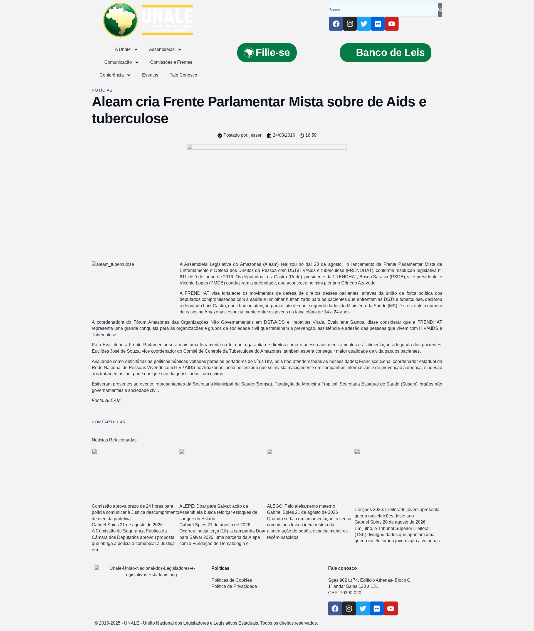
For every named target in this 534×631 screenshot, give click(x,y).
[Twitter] (364, 24)
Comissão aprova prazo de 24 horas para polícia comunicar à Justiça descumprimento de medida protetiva (135, 512)
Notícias (102, 90)
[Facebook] (336, 24)
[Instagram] (350, 24)
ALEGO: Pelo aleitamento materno (301, 506)
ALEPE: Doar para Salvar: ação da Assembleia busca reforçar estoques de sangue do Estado (218, 512)
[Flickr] (378, 24)
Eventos (150, 75)
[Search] (440, 10)
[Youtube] (392, 24)
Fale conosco (342, 568)
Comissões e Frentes (171, 62)
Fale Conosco (183, 75)
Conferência (112, 75)
